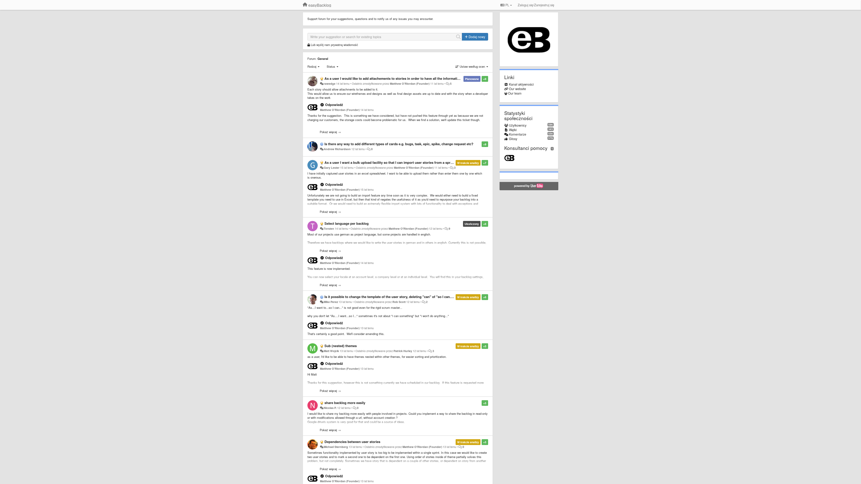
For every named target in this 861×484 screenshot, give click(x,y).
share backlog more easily (344, 402)
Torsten (329, 229)
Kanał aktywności (521, 84)
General (322, 58)
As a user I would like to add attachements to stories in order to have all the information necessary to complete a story (416, 78)
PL (507, 5)
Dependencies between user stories (352, 441)
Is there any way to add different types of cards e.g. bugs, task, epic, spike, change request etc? (398, 143)
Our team (515, 93)
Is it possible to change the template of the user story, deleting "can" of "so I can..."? (390, 296)
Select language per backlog (346, 223)
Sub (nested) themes (340, 345)
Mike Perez (331, 302)
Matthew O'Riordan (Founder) (410, 84)
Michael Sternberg (336, 447)
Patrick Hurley (403, 351)
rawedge (329, 84)
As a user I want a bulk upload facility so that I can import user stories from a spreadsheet (394, 162)
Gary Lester (331, 168)
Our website (517, 88)
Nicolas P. (330, 408)
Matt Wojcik (331, 351)
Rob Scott (399, 302)
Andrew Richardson (337, 149)
